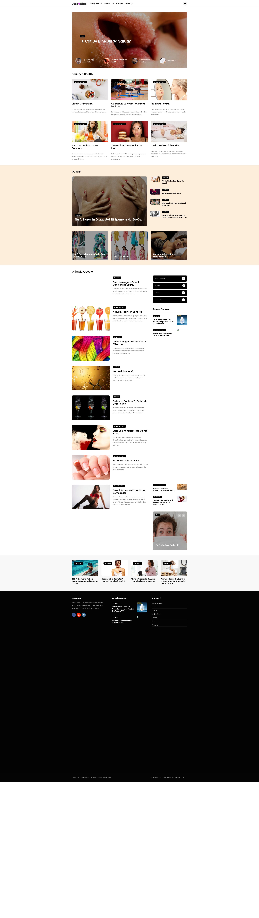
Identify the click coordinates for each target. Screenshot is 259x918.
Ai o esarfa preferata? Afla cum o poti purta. (89, 255)
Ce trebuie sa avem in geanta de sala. (128, 105)
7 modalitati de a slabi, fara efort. (126, 147)
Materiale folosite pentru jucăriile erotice (122, 622)
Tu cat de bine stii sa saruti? (105, 41)
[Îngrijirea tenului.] (169, 89)
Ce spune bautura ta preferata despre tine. (130, 402)
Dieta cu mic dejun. (82, 103)
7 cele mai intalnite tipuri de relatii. (173, 182)
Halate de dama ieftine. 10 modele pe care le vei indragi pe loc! (163, 502)
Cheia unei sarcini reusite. (165, 145)
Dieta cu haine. (121, 256)
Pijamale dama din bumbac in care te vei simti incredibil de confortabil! (173, 581)
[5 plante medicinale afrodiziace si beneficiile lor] (182, 487)
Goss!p (107, 3)
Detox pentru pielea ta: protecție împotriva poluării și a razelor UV (163, 321)
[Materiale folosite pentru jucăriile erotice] (142, 692)
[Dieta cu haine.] (129, 245)
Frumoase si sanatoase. (126, 460)
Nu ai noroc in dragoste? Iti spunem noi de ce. (108, 219)
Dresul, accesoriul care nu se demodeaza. (129, 492)
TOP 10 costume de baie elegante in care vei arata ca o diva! (85, 581)
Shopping (128, 3)
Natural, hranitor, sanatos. (127, 311)
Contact (183, 777)
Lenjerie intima (119, 486)
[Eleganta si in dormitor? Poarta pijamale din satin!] (114, 568)
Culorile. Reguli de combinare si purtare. (129, 343)
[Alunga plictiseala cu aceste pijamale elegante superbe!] (144, 568)
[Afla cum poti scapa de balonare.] (90, 131)
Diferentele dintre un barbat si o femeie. (174, 204)
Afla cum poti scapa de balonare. (85, 147)
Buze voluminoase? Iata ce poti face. (130, 432)
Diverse (156, 316)
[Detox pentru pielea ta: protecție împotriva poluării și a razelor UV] (182, 320)
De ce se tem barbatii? (167, 545)
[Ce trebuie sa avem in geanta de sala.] (129, 89)
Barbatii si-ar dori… (123, 371)
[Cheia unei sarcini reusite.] (169, 131)
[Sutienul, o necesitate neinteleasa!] (169, 245)
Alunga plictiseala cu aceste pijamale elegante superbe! (144, 580)
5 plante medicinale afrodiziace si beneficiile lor (164, 489)
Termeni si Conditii (155, 777)
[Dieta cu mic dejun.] (90, 89)
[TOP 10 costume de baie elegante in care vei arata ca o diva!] (85, 568)
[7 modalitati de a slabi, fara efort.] (129, 131)
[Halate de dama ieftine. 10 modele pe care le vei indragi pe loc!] (182, 499)
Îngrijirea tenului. (160, 103)
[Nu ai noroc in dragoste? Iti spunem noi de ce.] (109, 201)
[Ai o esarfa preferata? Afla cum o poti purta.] (90, 245)
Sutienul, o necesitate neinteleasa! (164, 255)
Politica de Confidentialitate (171, 777)
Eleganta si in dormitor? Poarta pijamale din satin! (113, 580)
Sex (113, 3)
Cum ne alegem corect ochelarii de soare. (126, 283)
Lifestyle (119, 3)
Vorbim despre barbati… (171, 193)
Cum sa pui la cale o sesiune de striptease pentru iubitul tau (174, 216)
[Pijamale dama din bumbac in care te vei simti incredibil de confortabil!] (174, 568)
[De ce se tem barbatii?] (170, 530)
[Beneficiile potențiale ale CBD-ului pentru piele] (182, 405)
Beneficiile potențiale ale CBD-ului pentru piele (162, 334)
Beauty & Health (96, 3)
